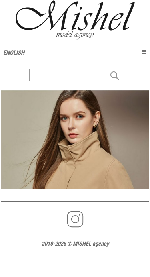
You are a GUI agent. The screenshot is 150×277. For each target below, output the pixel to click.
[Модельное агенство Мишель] (75, 20)
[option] (75, 139)
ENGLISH (13, 52)
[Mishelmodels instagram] (75, 226)
